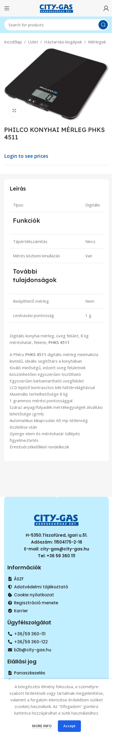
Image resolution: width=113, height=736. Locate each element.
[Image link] (56, 519)
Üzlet (33, 42)
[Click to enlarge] (14, 110)
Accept (69, 725)
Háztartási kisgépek (63, 42)
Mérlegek (97, 42)
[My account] (106, 8)
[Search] (103, 24)
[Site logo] (56, 7)
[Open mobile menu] (6, 8)
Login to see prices (26, 156)
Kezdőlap (13, 42)
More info (42, 725)
